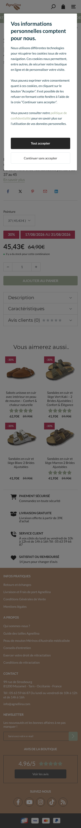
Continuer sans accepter (40, 158)
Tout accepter (40, 143)
